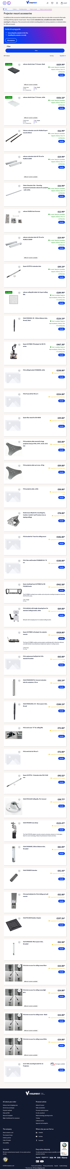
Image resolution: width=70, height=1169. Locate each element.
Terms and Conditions (36, 1166)
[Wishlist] (52, 3)
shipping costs (41, 1168)
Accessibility (6, 1143)
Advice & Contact (40, 1105)
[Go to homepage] (35, 3)
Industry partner (7, 1137)
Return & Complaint (8, 1115)
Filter (36, 50)
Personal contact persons (42, 1110)
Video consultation (40, 1108)
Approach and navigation (42, 1123)
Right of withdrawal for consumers (11, 1118)
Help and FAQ (6, 1113)
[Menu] (4, 3)
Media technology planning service (44, 1115)
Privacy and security (48, 1166)
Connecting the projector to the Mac (18, 33)
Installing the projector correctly (17, 35)
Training (38, 1118)
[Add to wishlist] (19, 64)
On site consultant (40, 1113)
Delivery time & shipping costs (10, 1105)
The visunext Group (7, 1135)
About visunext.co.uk (8, 1132)
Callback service (40, 1120)
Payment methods (7, 1110)
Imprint (56, 1166)
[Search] (47, 3)
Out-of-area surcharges (8, 1108)
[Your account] (57, 3)
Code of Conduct (7, 1140)
